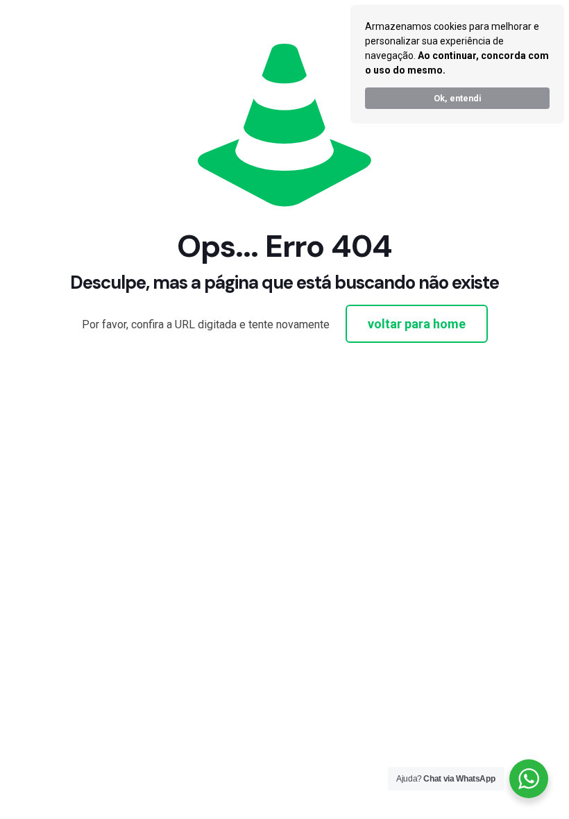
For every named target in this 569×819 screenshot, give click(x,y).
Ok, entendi (458, 98)
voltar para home (417, 323)
